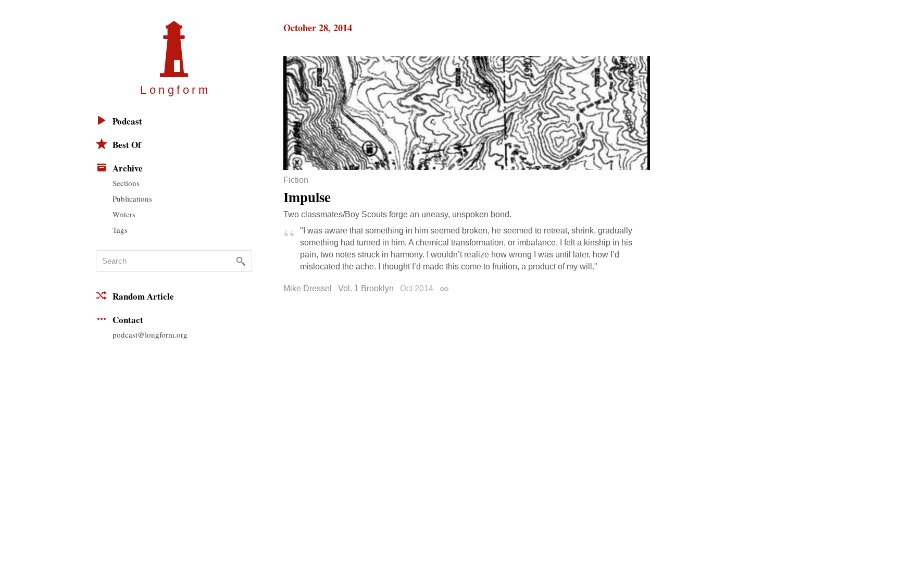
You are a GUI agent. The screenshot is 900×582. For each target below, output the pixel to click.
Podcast (127, 121)
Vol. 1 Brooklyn (366, 288)
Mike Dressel (307, 288)
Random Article (143, 296)
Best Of (127, 144)
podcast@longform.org (150, 334)
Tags (120, 230)
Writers (124, 214)
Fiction (295, 180)
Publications (132, 198)
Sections (126, 183)
